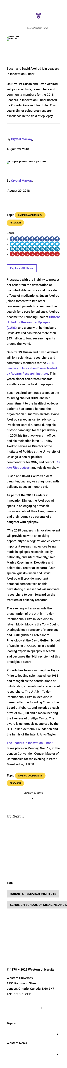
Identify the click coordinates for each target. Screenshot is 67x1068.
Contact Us (14, 1002)
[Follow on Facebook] (9, 942)
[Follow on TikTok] (40, 942)
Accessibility (23, 1013)
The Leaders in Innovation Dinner (30, 743)
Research (15, 222)
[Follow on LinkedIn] (27, 942)
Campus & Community (30, 215)
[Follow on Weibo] (9, 948)
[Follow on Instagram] (21, 942)
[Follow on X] (15, 942)
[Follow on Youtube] (34, 942)
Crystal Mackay (21, 139)
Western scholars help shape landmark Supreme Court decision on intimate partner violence (33, 848)
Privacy (12, 1008)
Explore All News (21, 268)
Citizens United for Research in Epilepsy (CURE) (33, 322)
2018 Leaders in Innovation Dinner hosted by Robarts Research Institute (32, 368)
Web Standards (30, 1008)
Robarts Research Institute (33, 894)
